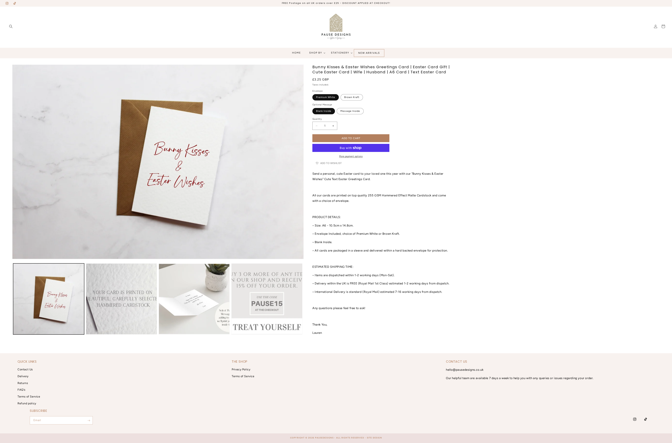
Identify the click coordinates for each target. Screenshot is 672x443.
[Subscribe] (89, 420)
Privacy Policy (241, 369)
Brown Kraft (351, 97)
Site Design (374, 438)
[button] (11, 26)
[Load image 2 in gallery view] (121, 298)
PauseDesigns (324, 438)
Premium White (325, 97)
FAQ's (21, 390)
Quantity (317, 119)
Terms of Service (29, 396)
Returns (23, 383)
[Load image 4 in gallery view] (266, 298)
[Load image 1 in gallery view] (48, 298)
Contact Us (25, 369)
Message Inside (350, 111)
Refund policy (27, 403)
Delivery (23, 376)
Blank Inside (323, 111)
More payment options (351, 156)
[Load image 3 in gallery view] (194, 298)
